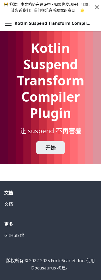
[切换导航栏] (8, 23)
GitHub (11, 235)
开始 (51, 147)
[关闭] (97, 7)
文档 (8, 204)
